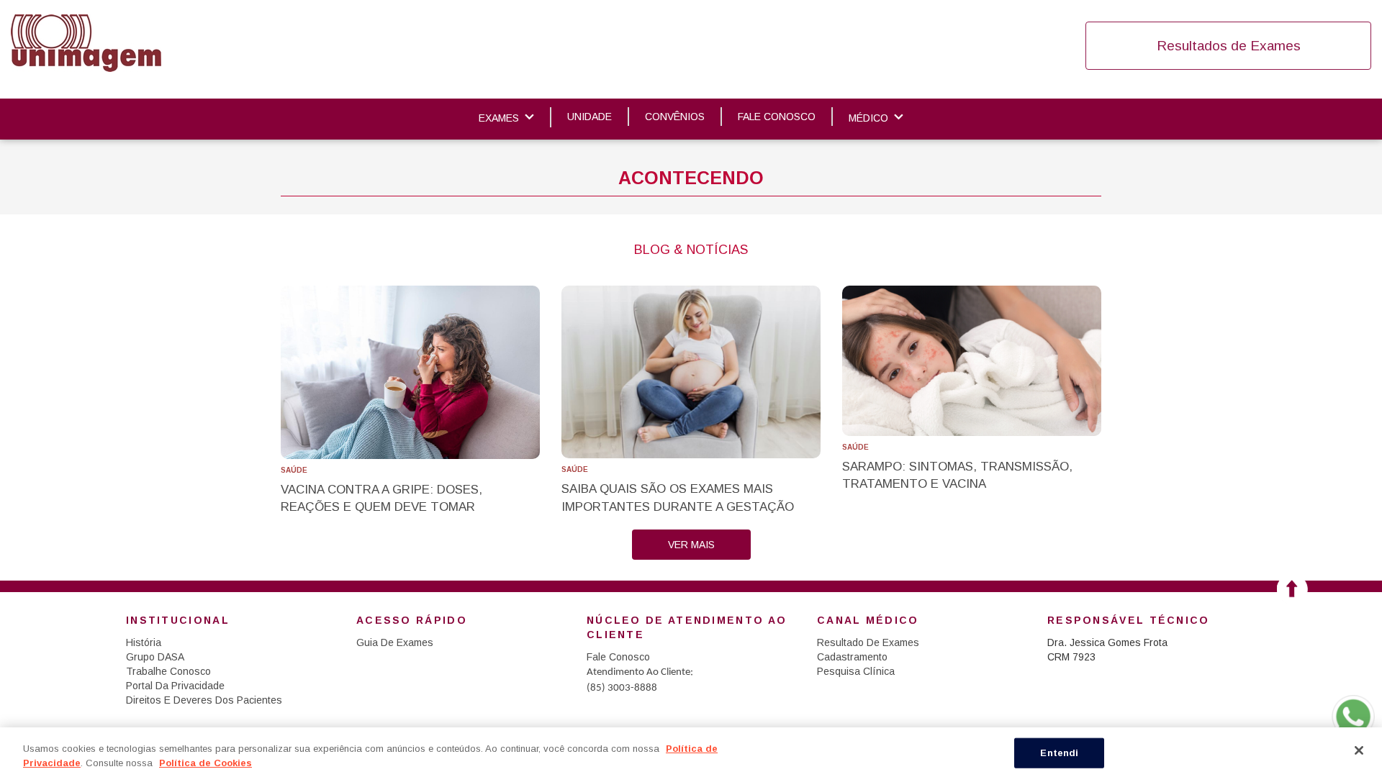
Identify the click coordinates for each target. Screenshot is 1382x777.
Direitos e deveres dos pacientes (204, 700)
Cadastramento (852, 657)
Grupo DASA (155, 657)
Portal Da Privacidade (175, 685)
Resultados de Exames (1229, 45)
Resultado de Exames (868, 642)
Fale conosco (777, 116)
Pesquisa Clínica (856, 671)
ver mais (691, 544)
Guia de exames (394, 642)
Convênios (675, 116)
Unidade (589, 116)
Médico (868, 118)
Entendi (1059, 753)
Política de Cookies (205, 762)
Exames (499, 118)
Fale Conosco (618, 657)
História (143, 642)
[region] (691, 752)
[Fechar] (1359, 750)
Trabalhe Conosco (168, 671)
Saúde (294, 470)
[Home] (86, 43)
